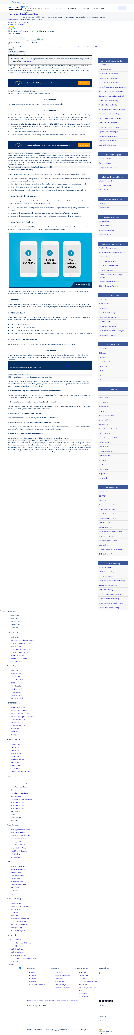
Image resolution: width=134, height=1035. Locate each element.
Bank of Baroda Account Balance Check (112, 87)
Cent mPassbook (105, 234)
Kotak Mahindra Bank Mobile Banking (112, 581)
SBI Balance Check (105, 65)
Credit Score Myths (16, 949)
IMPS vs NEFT (104, 308)
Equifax (84, 47)
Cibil (79, 47)
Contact (33, 979)
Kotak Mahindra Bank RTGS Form (110, 532)
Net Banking (83, 985)
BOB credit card (15, 692)
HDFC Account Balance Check (109, 78)
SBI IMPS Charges (105, 322)
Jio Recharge (14, 912)
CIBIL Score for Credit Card (19, 652)
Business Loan (15, 744)
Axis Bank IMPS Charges (107, 326)
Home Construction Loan (19, 793)
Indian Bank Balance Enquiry (108, 74)
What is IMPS (103, 299)
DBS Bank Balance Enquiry (108, 123)
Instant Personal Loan (17, 707)
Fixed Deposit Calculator (18, 842)
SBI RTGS (102, 496)
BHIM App (102, 353)
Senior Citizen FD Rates (18, 845)
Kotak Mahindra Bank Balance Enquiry (112, 109)
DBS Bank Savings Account (108, 286)
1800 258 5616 (28, 15)
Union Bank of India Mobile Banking (111, 603)
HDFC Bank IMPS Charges (108, 317)
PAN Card (82, 979)
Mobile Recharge (16, 903)
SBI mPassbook (104, 221)
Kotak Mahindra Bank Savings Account (112, 252)
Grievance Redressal (38, 985)
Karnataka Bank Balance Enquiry (110, 114)
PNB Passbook (104, 226)
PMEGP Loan (14, 756)
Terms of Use (48, 1001)
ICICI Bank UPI (104, 402)
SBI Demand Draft (105, 185)
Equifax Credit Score (17, 655)
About (33, 973)
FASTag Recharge (16, 927)
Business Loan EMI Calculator (20, 771)
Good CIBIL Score (16, 946)
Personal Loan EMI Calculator (20, 713)
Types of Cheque (105, 163)
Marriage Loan (15, 735)
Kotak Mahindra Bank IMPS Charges (111, 331)
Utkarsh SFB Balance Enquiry (109, 127)
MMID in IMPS (104, 304)
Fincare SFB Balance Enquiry (108, 136)
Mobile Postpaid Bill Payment (20, 906)
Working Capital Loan (17, 759)
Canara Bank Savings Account (109, 281)
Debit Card (82, 973)
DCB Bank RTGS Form (106, 554)
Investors (30, 1001)
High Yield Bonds (16, 894)
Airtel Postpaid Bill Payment (19, 918)
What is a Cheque (105, 158)
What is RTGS (103, 491)
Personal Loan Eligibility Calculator (22, 717)
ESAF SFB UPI (104, 469)
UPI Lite (101, 375)
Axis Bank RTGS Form (106, 527)
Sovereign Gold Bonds (18, 870)
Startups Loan (15, 762)
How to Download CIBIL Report (21, 943)
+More (11, 49)
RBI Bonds (14, 891)
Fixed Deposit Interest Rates (20, 830)
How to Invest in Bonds (18, 885)
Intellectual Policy (67, 1001)
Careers (33, 976)
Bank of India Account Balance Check (111, 91)
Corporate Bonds (16, 873)
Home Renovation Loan (18, 787)
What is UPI (103, 349)
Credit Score (14, 637)
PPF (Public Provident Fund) (88, 982)
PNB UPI (102, 411)
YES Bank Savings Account (108, 257)
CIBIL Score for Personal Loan (20, 643)
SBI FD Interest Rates (17, 833)
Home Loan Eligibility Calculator (21, 799)
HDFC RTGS (103, 500)
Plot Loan (13, 790)
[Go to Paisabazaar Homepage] (15, 8)
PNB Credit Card (16, 689)
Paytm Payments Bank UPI (108, 429)
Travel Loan (14, 732)
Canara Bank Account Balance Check (111, 96)
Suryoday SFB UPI (105, 474)
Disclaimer (56, 1001)
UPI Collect (103, 371)
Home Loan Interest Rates (19, 784)
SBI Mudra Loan (15, 753)
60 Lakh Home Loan (17, 808)
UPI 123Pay (103, 366)
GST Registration (16, 768)
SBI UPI (101, 393)
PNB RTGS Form (105, 523)
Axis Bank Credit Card (17, 680)
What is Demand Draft (106, 181)
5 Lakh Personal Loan (17, 726)
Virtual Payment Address (107, 362)
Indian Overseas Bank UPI (108, 438)
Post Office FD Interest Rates (20, 836)
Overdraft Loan (104, 208)
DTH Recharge (15, 961)
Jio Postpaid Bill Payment (18, 921)
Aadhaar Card (83, 976)
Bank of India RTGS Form (107, 505)
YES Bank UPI (103, 424)
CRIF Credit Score (16, 661)
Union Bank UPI (104, 420)
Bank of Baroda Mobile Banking (110, 594)
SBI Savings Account (106, 270)
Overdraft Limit (104, 203)
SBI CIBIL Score (15, 646)
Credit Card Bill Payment (63, 988)
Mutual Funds (59, 991)
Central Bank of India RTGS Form (110, 550)
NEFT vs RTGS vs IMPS (107, 335)
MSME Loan (14, 750)
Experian (91, 47)
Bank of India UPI (105, 433)
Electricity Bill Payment (18, 931)
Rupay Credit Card (16, 698)
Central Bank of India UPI (107, 451)
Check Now (84, 83)
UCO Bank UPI (104, 447)
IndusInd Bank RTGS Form (108, 541)
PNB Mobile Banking (106, 590)
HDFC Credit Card (16, 677)
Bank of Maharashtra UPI (107, 416)
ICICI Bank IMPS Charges (107, 313)
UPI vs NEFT (103, 380)
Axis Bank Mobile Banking (108, 585)
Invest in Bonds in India (18, 866)
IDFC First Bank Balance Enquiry (110, 118)
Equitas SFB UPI (104, 456)
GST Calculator (15, 854)
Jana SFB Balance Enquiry (107, 141)
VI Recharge (14, 915)
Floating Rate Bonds (17, 882)
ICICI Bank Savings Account (108, 266)
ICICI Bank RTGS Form (106, 514)
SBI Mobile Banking (105, 567)
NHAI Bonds (14, 888)
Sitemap (76, 1001)
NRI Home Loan (15, 796)
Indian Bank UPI (104, 478)
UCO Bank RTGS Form (106, 545)
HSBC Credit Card (16, 686)
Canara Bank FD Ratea (18, 848)
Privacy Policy (38, 1001)
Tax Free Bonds (15, 879)
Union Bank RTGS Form (107, 509)
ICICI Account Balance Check (109, 83)
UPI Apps (102, 357)
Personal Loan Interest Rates (20, 710)
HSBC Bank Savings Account (108, 261)
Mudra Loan (14, 747)
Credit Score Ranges (17, 952)
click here (29, 61)
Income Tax (83, 993)
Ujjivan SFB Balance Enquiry (108, 132)
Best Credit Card (16, 695)
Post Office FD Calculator (19, 851)
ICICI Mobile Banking (106, 576)
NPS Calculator (15, 857)
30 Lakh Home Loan (17, 802)
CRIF (97, 47)
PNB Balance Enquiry (106, 69)
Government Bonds (17, 876)
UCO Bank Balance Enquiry (108, 145)
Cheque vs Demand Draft (107, 167)
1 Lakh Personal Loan (17, 720)
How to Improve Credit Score (20, 649)
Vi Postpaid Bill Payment (18, 924)
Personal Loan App (16, 723)
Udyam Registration (17, 765)
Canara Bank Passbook (107, 230)
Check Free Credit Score (17, 52)
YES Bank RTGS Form (106, 536)
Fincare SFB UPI (104, 442)
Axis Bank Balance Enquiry (108, 105)
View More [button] (10, 964)
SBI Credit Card (15, 674)
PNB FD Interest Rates (18, 839)
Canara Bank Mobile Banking (109, 599)
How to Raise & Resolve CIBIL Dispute (23, 958)
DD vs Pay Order (105, 190)
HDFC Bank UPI (104, 398)
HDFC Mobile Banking (106, 572)
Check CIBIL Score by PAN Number (22, 640)
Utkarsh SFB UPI (104, 465)
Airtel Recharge (15, 909)
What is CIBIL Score (17, 940)
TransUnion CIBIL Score (18, 658)
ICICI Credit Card (16, 683)
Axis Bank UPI (104, 407)
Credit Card (14, 671)
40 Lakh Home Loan (17, 805)
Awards (33, 982)
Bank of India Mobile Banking (109, 608)
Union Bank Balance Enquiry (108, 100)
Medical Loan (15, 729)
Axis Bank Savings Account (108, 248)
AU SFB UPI (103, 460)
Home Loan (14, 781)
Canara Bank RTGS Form (107, 518)
